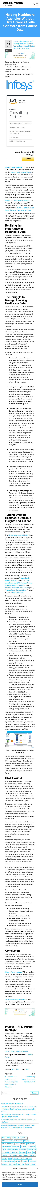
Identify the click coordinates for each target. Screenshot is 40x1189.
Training (32, 1164)
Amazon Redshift (18, 592)
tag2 (14, 1164)
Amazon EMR (15, 583)
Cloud (4, 1149)
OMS (21, 1158)
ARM (3, 1138)
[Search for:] (20, 1093)
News (17, 1069)
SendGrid (25, 1161)
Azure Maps (31, 1144)
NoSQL (15, 1158)
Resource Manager (8, 1161)
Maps (20, 1155)
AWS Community (7, 1141)
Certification (31, 1147)
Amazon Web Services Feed (22, 41)
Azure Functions (20, 1144)
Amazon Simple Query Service (15, 585)
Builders (23, 1147)
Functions (23, 1152)
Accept (20, 1185)
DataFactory (14, 1152)
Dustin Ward (13, 2)
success (4, 1164)
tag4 (23, 1164)
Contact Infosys (10, 1051)
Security (17, 1161)
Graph (29, 1152)
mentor (26, 1155)
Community (23, 1149)
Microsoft (33, 1155)
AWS (13, 1069)
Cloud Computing (12, 1149)
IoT (34, 1152)
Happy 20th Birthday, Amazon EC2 (12, 1104)
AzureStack (15, 1147)
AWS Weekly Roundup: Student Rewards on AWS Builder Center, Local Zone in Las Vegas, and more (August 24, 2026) (18, 1109)
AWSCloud (23, 1138)
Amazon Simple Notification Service (17, 588)
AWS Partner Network (21, 200)
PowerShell (28, 1158)
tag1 (10, 1164)
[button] (37, 1168)
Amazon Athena (26, 583)
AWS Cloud (15, 1138)
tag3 (18, 1164)
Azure (26, 1141)
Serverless (33, 1161)
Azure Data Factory (8, 1144)
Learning (4, 1155)
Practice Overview (22, 1051)
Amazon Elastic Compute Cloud (15, 590)
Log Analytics (13, 1155)
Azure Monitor (6, 1147)
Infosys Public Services (13, 167)
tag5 (27, 1164)
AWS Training (18, 1141)
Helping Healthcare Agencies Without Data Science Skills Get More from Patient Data (24, 46)
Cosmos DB (32, 1149)
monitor (4, 1158)
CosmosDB (5, 1152)
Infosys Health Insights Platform (21, 172)
